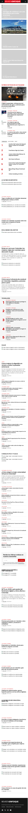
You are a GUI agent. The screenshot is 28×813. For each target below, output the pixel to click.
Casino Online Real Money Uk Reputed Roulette (17, 154)
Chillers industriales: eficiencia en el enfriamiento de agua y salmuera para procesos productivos (13, 105)
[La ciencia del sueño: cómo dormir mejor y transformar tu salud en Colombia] (4, 132)
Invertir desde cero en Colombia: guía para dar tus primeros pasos (13, 668)
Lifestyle (5, 27)
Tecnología (15, 120)
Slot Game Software (14, 159)
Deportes (9, 196)
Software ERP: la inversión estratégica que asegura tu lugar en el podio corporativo (16, 329)
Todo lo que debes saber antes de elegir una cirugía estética (13, 446)
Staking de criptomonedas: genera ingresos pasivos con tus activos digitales (14, 691)
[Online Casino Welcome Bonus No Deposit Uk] (14, 57)
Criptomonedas (10, 587)
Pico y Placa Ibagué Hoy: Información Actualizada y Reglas (14, 531)
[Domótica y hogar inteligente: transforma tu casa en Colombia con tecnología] (14, 710)
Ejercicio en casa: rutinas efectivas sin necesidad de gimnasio (14, 403)
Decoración (9, 786)
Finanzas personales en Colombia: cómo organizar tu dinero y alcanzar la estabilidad (13, 622)
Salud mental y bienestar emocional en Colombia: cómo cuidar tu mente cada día (14, 396)
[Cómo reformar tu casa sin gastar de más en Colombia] (14, 778)
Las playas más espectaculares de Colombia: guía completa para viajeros (13, 743)
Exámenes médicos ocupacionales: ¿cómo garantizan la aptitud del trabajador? (12, 425)
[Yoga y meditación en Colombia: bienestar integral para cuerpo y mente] (14, 189)
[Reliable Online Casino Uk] (14, 42)
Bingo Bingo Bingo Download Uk (17, 169)
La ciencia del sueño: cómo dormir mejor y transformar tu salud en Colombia (16, 133)
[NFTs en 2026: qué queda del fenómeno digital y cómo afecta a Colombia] (14, 579)
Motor (8, 246)
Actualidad (10, 120)
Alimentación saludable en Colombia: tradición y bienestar (13, 410)
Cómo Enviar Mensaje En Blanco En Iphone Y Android (15, 337)
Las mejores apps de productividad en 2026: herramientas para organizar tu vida (16, 124)
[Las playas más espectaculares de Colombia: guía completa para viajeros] (14, 733)
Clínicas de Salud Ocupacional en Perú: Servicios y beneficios (14, 439)
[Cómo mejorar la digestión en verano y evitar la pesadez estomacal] (14, 354)
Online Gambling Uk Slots (16, 174)
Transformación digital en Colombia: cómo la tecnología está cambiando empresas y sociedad (15, 114)
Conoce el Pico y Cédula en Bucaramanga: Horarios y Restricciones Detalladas (12, 538)
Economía (9, 619)
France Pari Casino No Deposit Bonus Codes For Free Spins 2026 (17, 164)
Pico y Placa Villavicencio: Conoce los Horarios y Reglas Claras (13, 524)
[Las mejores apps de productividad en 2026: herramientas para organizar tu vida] (4, 122)
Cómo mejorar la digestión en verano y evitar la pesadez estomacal (12, 365)
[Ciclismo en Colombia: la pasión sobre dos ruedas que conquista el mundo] (14, 211)
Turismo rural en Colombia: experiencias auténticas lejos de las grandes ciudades (14, 765)
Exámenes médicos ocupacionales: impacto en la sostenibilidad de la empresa (14, 432)
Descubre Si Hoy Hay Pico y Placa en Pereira (13, 502)
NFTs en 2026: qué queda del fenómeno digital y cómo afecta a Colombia (13, 591)
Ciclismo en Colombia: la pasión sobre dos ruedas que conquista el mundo (14, 221)
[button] (2, 1)
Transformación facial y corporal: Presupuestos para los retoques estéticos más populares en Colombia (13, 417)
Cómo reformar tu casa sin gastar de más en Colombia (14, 788)
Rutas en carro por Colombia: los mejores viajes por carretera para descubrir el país (13, 250)
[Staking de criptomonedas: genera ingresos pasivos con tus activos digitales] (14, 680)
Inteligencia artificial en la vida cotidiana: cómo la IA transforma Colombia (15, 311)
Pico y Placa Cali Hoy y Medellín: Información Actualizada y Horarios (13, 513)
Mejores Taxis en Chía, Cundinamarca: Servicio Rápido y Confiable (13, 545)
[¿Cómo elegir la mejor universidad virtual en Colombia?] (14, 462)
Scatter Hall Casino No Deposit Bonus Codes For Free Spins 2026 (17, 145)
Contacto (3, 806)
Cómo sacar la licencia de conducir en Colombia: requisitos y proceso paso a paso (14, 281)
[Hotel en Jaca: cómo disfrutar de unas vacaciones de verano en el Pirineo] (14, 27)
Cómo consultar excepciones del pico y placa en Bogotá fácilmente (14, 496)
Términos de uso (18, 806)
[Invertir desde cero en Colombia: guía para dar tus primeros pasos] (14, 658)
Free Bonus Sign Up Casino (16, 150)
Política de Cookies (10, 806)
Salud (14, 130)
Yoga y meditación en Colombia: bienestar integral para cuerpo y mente (14, 199)
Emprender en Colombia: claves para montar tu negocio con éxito (12, 645)
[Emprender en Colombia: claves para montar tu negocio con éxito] (14, 635)
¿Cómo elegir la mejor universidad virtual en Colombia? (14, 473)
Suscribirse (21, 560)
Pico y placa (9, 470)
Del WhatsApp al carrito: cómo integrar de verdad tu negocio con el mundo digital (16, 320)
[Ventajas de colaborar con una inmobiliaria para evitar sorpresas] (14, 12)
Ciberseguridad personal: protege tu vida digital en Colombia (16, 302)
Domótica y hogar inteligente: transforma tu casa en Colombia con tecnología (14, 720)
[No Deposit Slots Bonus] (14, 72)
